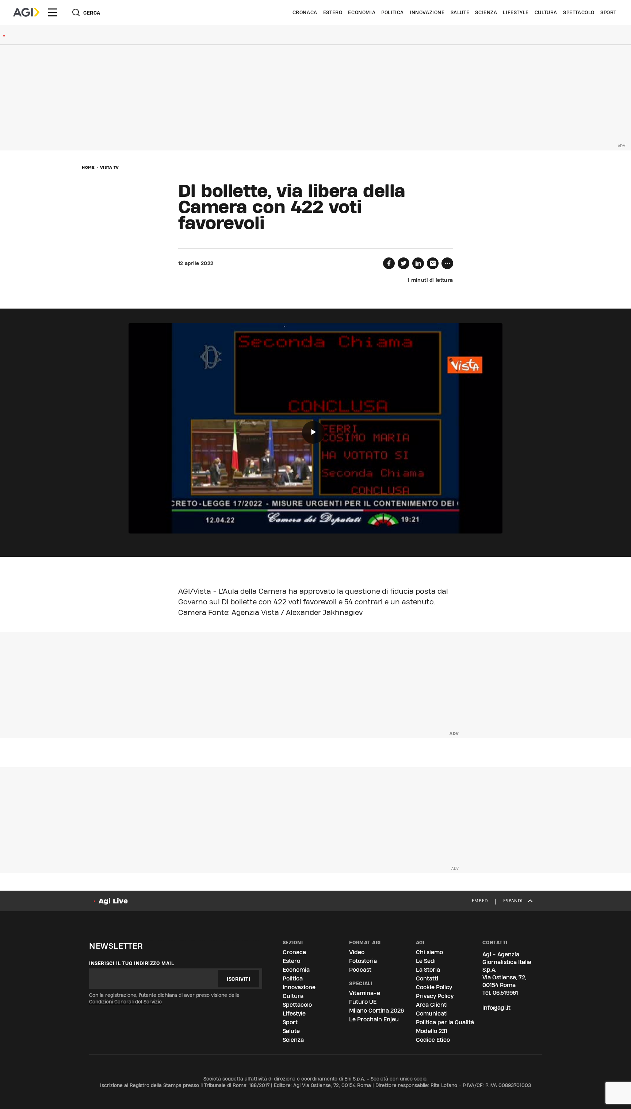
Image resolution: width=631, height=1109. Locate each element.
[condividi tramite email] (433, 263)
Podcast (360, 969)
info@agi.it (496, 1007)
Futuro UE (362, 1001)
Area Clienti (432, 1004)
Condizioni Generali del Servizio (125, 1002)
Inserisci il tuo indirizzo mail (131, 963)
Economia (361, 12)
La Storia (428, 969)
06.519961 (505, 992)
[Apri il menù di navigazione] (52, 12)
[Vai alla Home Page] (26, 12)
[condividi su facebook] (389, 263)
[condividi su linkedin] (418, 263)
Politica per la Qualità (445, 1022)
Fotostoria (363, 960)
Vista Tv (109, 167)
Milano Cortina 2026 (376, 1010)
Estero (333, 12)
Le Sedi (426, 960)
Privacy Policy (435, 996)
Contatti (427, 978)
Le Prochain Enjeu (374, 1019)
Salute (460, 12)
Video (356, 952)
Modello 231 (431, 1031)
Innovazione (427, 12)
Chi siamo (429, 952)
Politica (392, 12)
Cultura (546, 12)
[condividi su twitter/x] (403, 263)
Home (88, 167)
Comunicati (432, 1013)
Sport (608, 12)
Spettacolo (578, 12)
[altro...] (447, 263)
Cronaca (304, 12)
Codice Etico (433, 1039)
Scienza (486, 12)
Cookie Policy (434, 987)
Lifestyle (515, 12)
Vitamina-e (364, 993)
